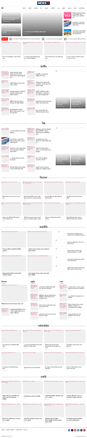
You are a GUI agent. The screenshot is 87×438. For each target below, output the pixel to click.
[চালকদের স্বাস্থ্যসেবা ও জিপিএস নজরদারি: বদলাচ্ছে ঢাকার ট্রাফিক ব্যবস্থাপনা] (5, 93)
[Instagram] (81, 430)
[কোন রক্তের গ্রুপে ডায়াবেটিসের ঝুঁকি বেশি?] (11, 336)
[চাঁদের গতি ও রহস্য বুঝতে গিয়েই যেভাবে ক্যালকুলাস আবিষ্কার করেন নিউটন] (5, 150)
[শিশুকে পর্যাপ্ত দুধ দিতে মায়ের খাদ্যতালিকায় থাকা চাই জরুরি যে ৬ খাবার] (54, 336)
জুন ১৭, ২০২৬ (47, 423)
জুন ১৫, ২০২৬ (47, 220)
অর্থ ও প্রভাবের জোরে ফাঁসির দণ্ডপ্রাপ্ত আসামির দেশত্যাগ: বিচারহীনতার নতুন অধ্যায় (62, 102)
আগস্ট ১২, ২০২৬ (4, 60)
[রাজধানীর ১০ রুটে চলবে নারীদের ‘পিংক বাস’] (31, 75)
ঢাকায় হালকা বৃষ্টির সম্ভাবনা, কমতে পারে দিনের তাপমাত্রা (76, 103)
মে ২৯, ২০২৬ (25, 369)
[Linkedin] (78, 430)
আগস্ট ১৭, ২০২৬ (41, 308)
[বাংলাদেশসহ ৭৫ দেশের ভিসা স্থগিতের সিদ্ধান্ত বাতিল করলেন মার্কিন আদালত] (5, 141)
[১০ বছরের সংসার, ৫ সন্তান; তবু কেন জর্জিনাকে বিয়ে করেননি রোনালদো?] (63, 288)
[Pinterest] (84, 430)
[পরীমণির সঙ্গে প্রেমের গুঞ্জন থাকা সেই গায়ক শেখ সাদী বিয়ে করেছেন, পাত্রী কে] (33, 209)
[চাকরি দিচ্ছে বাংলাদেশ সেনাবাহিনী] (33, 387)
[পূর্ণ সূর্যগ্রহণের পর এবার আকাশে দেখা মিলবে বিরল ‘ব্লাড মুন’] (31, 141)
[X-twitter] (72, 430)
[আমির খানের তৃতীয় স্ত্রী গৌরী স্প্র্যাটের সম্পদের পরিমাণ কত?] (11, 209)
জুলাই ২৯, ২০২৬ (4, 276)
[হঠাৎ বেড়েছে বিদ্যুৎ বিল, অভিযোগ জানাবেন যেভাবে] (31, 111)
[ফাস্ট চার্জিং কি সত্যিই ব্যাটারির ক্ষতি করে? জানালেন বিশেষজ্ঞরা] (34, 288)
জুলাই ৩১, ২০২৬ (70, 299)
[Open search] (85, 3)
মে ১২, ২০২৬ (68, 370)
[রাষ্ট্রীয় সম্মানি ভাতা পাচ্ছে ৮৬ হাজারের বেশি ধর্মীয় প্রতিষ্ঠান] (5, 102)
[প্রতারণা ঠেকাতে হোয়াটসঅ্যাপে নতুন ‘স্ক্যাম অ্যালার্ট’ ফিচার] (34, 307)
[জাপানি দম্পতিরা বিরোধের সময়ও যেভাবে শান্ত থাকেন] (75, 358)
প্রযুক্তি (63, 8)
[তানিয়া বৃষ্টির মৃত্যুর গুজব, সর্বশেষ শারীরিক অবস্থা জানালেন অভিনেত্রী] (75, 209)
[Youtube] (75, 430)
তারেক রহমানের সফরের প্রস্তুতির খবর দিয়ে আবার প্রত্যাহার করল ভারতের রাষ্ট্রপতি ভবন (79, 32)
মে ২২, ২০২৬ (46, 370)
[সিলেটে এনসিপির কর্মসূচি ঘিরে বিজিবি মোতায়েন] (13, 239)
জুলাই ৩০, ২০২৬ (4, 252)
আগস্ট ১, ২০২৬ (68, 60)
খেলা (58, 8)
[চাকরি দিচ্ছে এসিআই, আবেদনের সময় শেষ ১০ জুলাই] (33, 410)
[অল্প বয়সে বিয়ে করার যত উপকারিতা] (33, 358)
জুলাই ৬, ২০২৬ (4, 220)
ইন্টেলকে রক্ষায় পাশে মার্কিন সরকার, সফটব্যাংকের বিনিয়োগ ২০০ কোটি (74, 251)
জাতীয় (29, 8)
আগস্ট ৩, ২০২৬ (47, 60)
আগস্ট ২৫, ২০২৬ (41, 290)
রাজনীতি (36, 8)
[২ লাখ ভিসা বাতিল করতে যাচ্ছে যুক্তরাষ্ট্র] (5, 132)
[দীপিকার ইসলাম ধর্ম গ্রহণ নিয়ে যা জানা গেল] (11, 188)
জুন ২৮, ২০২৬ (25, 422)
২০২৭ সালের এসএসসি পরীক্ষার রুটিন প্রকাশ (35, 32)
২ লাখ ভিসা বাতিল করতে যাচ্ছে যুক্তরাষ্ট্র (10, 31)
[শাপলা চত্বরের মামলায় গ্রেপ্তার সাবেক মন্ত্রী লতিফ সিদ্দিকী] (39, 263)
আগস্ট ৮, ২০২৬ (26, 348)
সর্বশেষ (24, 8)
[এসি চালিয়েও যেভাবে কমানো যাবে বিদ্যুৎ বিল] (75, 336)
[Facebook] (69, 430)
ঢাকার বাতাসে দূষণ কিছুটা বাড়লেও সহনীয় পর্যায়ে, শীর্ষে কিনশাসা (75, 260)
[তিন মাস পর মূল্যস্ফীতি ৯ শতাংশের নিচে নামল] (11, 48)
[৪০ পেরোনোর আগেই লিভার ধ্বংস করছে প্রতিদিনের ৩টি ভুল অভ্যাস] (33, 336)
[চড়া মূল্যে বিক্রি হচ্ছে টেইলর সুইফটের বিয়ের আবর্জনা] (54, 188)
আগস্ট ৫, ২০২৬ (26, 60)
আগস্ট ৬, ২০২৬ (3, 305)
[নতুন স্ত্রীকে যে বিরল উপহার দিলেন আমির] (75, 188)
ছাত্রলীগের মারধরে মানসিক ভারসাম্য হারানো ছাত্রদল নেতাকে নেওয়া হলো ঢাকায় (76, 268)
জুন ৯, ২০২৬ (68, 220)
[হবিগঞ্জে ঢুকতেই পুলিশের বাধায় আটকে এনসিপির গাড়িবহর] (13, 263)
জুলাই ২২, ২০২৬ (70, 317)
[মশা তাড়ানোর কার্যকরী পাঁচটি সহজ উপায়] (11, 358)
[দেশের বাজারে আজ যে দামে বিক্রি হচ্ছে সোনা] (54, 48)
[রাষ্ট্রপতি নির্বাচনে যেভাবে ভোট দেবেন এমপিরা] (5, 84)
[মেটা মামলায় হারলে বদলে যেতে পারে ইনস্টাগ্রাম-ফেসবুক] (34, 316)
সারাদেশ (46, 8)
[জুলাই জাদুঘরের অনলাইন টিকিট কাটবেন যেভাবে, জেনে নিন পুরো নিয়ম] (5, 111)
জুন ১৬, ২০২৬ (68, 422)
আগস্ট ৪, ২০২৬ (70, 290)
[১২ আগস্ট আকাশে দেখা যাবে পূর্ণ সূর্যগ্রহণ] (5, 159)
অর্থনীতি (53, 8)
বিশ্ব (41, 8)
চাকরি (75, 8)
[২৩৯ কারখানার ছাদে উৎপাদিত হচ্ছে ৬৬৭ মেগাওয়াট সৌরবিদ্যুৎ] (33, 48)
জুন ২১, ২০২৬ (25, 220)
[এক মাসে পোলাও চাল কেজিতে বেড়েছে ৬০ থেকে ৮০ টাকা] (75, 48)
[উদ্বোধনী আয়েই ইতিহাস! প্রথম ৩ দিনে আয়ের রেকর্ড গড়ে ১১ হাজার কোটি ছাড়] (33, 188)
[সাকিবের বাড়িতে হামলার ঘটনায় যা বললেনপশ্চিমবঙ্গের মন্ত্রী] (5, 168)
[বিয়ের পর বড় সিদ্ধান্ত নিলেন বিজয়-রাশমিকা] (54, 209)
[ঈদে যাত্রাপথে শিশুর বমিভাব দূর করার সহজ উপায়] (54, 358)
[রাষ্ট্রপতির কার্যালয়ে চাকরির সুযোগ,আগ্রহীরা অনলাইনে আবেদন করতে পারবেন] (54, 410)
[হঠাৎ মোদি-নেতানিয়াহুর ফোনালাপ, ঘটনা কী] (31, 159)
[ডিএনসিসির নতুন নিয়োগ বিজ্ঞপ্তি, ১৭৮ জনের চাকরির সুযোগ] (75, 410)
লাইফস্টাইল (81, 8)
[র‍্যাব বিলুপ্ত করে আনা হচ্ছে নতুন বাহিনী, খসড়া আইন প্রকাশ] (31, 102)
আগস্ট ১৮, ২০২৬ (4, 348)
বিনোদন (69, 8)
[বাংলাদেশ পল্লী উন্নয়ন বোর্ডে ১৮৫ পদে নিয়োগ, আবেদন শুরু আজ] (75, 387)
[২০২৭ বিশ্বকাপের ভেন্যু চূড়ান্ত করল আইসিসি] (63, 297)
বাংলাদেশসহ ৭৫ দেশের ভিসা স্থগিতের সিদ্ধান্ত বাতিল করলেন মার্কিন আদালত (79, 24)
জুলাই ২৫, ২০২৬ (47, 399)
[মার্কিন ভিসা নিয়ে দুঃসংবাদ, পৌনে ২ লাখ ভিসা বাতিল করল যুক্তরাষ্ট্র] (31, 150)
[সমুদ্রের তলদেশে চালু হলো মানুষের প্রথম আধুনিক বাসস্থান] (31, 168)
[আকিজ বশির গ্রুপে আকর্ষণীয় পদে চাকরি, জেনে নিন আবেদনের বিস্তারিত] (11, 387)
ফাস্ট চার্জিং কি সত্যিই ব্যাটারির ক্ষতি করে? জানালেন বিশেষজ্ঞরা (11, 18)
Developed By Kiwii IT (81, 436)
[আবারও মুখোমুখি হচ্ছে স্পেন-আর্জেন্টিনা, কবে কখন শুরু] (63, 316)
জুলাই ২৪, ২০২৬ (70, 309)
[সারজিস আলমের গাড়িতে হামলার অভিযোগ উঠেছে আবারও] (39, 239)
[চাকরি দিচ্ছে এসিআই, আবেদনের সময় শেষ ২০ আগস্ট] (54, 387)
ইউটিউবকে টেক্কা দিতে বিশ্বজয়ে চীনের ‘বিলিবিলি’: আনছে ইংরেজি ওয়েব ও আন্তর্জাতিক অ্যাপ (79, 15)
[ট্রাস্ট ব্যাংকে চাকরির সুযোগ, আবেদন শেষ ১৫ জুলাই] (11, 410)
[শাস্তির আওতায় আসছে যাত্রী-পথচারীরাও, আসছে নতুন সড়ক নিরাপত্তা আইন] (31, 84)
